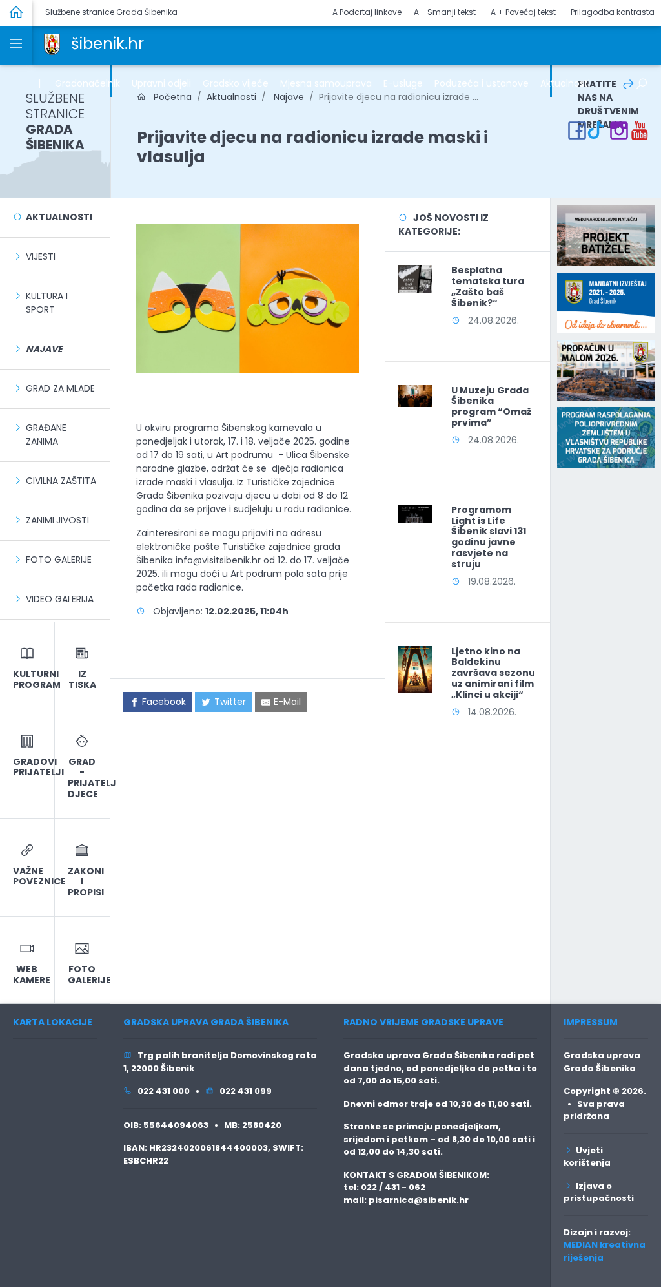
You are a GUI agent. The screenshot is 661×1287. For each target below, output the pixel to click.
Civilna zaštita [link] (61, 480)
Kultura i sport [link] (47, 302)
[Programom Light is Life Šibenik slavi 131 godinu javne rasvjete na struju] (415, 513)
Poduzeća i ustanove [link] (481, 83)
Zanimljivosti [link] (57, 520)
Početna (169, 96)
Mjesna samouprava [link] (326, 83)
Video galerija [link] (60, 598)
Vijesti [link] (41, 256)
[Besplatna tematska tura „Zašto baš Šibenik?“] (415, 278)
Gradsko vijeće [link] (236, 83)
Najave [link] (287, 96)
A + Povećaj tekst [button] (523, 11)
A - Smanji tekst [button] (445, 11)
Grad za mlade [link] (60, 388)
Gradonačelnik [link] (87, 83)
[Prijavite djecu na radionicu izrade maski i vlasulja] (248, 297)
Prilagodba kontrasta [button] (613, 11)
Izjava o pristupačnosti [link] (599, 1192)
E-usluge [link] (403, 83)
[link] (52, 43)
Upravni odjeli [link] (161, 83)
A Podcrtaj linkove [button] (367, 11)
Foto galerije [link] (59, 559)
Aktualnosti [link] (565, 83)
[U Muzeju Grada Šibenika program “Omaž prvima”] (415, 395)
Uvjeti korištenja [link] (587, 1156)
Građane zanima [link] (46, 434)
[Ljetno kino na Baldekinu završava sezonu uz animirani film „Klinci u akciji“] (415, 668)
